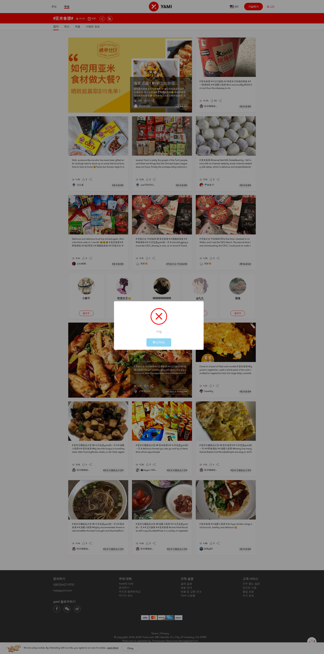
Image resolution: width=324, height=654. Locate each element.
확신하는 (158, 342)
